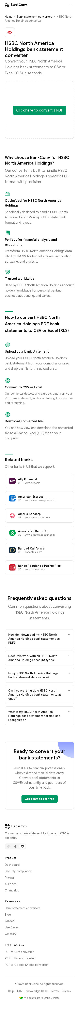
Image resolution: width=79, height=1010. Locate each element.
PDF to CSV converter (19, 952)
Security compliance (18, 871)
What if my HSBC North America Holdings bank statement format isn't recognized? (34, 716)
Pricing (9, 877)
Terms (55, 991)
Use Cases (12, 927)
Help (11, 991)
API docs (10, 884)
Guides (9, 921)
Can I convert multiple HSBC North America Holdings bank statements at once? (34, 694)
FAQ (19, 991)
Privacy (66, 991)
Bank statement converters (34, 16)
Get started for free (39, 799)
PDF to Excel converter (20, 958)
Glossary (10, 934)
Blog (8, 914)
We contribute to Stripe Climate (42, 997)
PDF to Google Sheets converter (26, 965)
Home (8, 16)
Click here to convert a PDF (39, 110)
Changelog (12, 890)
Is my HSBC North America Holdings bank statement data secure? (33, 675)
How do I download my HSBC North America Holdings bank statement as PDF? (34, 639)
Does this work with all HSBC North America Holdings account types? (32, 658)
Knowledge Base (37, 991)
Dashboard (12, 865)
